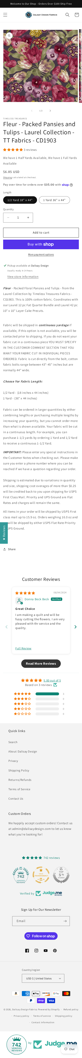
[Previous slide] (6, 627)
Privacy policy (21, 1015)
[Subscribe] (65, 921)
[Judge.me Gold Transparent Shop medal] (41, 875)
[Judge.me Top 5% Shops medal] (61, 875)
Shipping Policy (18, 770)
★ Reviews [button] (4, 532)
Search (13, 742)
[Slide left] (31, 110)
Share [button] (12, 549)
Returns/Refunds (20, 780)
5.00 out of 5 (52, 680)
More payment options (41, 254)
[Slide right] (50, 110)
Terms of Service (19, 789)
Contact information (43, 1022)
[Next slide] (75, 627)
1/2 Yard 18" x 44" (20, 200)
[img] (25, 593)
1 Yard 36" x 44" (54, 200)
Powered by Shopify (49, 1009)
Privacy (13, 761)
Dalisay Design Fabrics (24, 1009)
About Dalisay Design (22, 751)
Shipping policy (63, 1015)
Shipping (7, 177)
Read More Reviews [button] (41, 663)
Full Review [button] (23, 648)
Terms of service (42, 1015)
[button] (5, 14)
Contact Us (15, 798)
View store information (22, 276)
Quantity (8, 209)
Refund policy (70, 1009)
